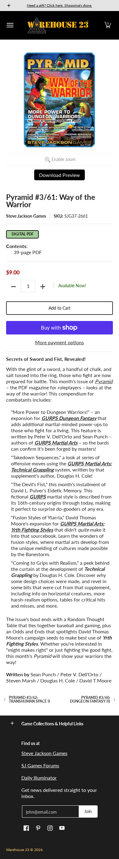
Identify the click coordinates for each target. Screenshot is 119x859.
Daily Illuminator (39, 778)
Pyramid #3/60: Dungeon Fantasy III (90, 699)
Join (88, 811)
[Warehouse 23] (57, 25)
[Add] (42, 287)
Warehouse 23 (17, 849)
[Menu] (9, 25)
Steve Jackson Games (26, 216)
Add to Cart (59, 308)
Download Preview (59, 175)
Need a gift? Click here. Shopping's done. (59, 5)
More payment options (59, 342)
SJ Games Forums (40, 765)
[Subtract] (13, 287)
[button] (108, 25)
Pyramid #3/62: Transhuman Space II (29, 699)
